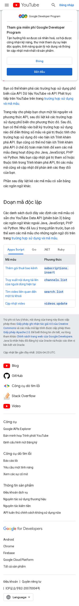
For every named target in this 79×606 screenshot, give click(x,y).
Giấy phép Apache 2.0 (16, 332)
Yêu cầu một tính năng (18, 467)
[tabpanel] (39, 281)
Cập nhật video (15, 303)
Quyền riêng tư (31, 581)
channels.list (55, 280)
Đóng (39, 61)
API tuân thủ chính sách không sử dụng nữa (32, 512)
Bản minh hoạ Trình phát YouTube (25, 435)
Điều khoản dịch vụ (15, 492)
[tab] (16, 249)
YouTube (30, 5)
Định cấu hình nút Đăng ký (20, 442)
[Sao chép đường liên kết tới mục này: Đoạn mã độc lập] (46, 202)
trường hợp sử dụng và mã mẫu (34, 238)
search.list (53, 292)
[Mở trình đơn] (7, 5)
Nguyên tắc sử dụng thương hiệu (24, 499)
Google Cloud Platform (18, 559)
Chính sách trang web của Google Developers (44, 336)
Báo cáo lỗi (10, 460)
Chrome (8, 546)
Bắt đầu (39, 72)
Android (8, 539)
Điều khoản (10, 581)
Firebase (9, 553)
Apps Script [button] (15, 249)
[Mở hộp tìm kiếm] (53, 5)
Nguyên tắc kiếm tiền (17, 506)
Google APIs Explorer (17, 429)
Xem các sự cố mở (15, 474)
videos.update (55, 303)
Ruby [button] (61, 249)
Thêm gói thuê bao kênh (21, 268)
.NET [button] (47, 249)
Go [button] (34, 249)
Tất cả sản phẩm (14, 566)
